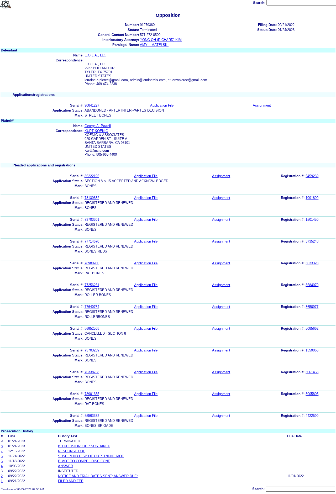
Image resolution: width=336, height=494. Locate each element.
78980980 (92, 263)
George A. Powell (98, 126)
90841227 (92, 105)
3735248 (312, 241)
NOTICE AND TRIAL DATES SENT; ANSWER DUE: (98, 476)
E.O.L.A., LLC (95, 55)
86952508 (92, 328)
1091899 (312, 198)
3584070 (312, 285)
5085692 (312, 328)
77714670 (92, 241)
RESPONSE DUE (71, 451)
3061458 (312, 372)
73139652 (92, 198)
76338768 (92, 372)
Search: (259, 3)
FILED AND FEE (70, 481)
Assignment (262, 105)
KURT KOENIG (96, 131)
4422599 (312, 416)
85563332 (92, 416)
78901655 (92, 394)
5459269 (312, 176)
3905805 (312, 394)
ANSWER (65, 466)
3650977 (312, 307)
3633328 (312, 263)
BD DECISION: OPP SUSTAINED (84, 446)
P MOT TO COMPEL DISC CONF (84, 461)
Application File (162, 105)
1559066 (312, 350)
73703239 (92, 350)
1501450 (312, 220)
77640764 (92, 307)
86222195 (92, 176)
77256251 (92, 285)
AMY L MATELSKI (154, 45)
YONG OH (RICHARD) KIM (161, 40)
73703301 (92, 220)
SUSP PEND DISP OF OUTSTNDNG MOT (91, 456)
